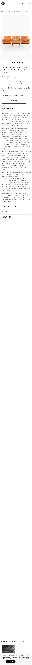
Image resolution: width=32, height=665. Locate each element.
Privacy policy (22, 661)
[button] (9, 62)
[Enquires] (23, 3)
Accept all (10, 661)
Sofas (18, 11)
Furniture (8, 11)
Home (3, 11)
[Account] (20, 3)
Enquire (14, 101)
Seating (14, 11)
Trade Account (22, 81)
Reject (17, 661)
